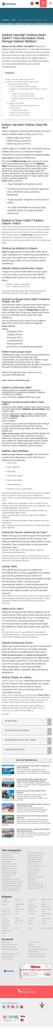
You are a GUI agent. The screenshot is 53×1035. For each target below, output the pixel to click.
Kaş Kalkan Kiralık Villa (35, 883)
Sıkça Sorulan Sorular (9, 944)
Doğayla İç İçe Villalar (9, 868)
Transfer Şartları (7, 959)
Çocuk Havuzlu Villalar (9, 873)
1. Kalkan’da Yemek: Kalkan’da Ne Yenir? (24, 105)
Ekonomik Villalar (8, 857)
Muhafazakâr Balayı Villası (11, 890)
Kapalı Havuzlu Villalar (9, 870)
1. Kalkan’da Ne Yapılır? (19, 110)
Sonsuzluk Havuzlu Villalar (11, 853)
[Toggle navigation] (50, 3)
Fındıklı (30, 928)
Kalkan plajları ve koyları (13, 680)
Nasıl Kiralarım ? (34, 942)
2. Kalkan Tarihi (14, 108)
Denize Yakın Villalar (9, 866)
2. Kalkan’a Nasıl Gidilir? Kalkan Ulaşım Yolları (22, 82)
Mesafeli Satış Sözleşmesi (10, 954)
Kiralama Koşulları (8, 956)
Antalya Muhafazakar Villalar (12, 883)
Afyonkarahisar (47, 928)
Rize (16, 928)
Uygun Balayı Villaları (34, 855)
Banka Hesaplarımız (9, 947)
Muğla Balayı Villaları (34, 862)
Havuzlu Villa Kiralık (34, 870)
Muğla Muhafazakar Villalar (11, 888)
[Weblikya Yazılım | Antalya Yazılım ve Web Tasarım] (42, 1005)
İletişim (30, 944)
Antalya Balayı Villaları (35, 857)
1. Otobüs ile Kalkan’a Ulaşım (18, 84)
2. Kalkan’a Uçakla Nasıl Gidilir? (22, 96)
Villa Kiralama (32, 864)
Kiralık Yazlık (31, 873)
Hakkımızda (6, 942)
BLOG (14, 20)
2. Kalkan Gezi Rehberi (15, 103)
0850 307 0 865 (28, 992)
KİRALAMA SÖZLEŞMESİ (10, 949)
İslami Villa (31, 879)
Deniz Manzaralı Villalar (10, 864)
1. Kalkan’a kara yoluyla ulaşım (22, 94)
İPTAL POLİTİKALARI (35, 947)
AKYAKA (31, 914)
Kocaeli (44, 923)
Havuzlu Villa (31, 875)
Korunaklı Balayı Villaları (35, 853)
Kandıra (4, 928)
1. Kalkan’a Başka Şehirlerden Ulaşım (23, 86)
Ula (16, 914)
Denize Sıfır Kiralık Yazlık (35, 877)
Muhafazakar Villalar (9, 859)
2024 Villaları (6, 877)
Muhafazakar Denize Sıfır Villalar (13, 881)
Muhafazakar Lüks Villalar (11, 879)
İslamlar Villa (31, 881)
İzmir (17, 923)
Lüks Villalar (6, 855)
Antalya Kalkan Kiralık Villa (36, 886)
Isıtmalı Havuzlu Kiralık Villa (36, 866)
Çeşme (30, 923)
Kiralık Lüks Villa (33, 868)
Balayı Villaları (7, 862)
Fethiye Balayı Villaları (35, 859)
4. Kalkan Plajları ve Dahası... (19, 115)
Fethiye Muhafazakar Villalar (11, 886)
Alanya (4, 904)
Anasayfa (5, 20)
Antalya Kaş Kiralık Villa (35, 888)
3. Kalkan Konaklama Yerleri (19, 113)
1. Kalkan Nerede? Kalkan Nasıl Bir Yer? (19, 79)
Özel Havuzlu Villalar (9, 875)
